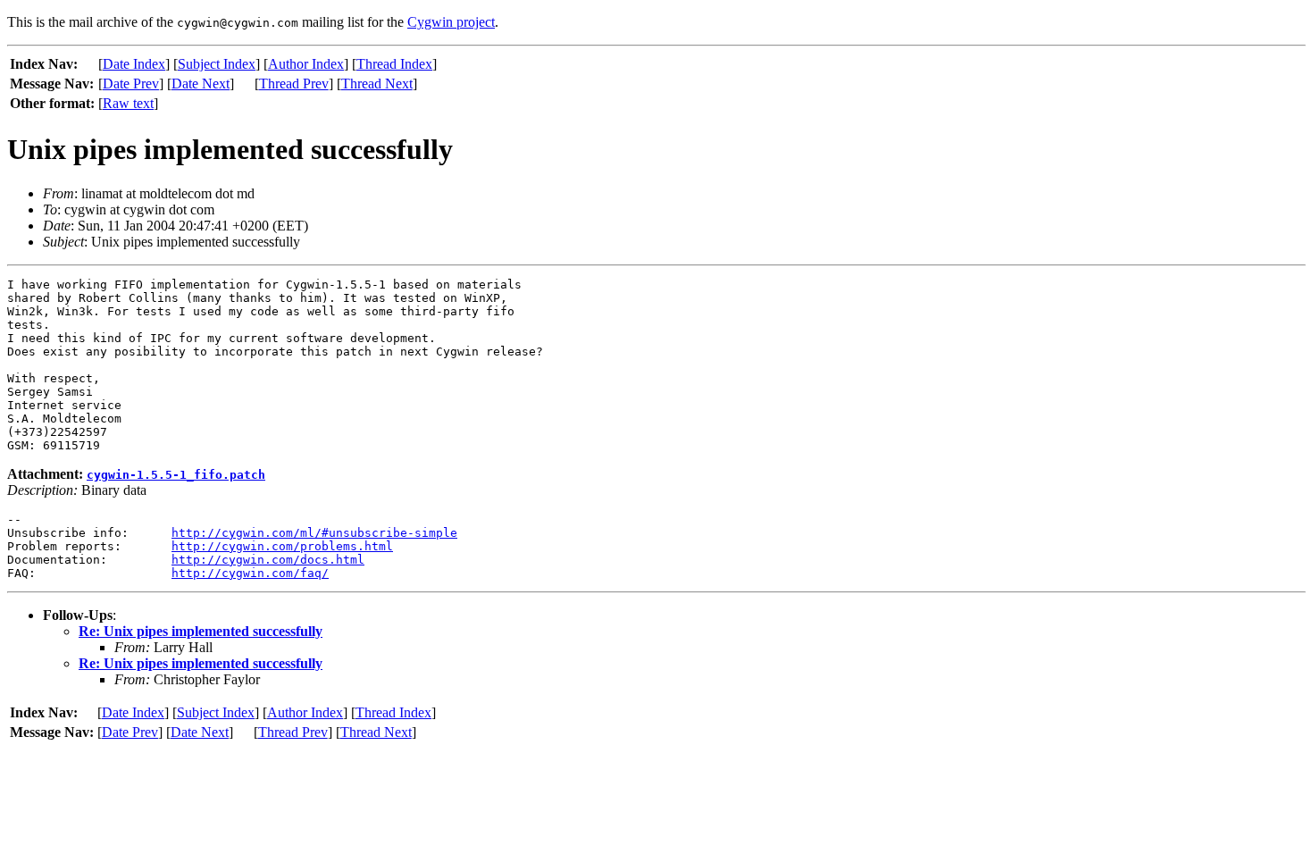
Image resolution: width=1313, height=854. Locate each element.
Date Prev (131, 83)
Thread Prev (294, 83)
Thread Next (377, 83)
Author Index (306, 63)
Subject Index (216, 63)
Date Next (200, 83)
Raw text (128, 103)
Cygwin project (451, 21)
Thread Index (394, 63)
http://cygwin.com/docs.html (267, 559)
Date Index (134, 63)
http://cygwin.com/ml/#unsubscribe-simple (314, 533)
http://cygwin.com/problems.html (282, 546)
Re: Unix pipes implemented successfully (200, 631)
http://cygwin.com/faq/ (250, 573)
